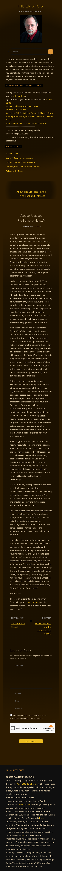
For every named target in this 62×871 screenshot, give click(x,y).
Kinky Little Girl (12, 113)
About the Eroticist (27, 191)
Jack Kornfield (19, 96)
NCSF (28, 123)
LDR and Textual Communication (20, 162)
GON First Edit (12, 153)
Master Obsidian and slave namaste (22, 106)
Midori (23, 109)
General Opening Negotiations (19, 158)
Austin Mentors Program (28, 784)
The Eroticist (31, 6)
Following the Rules (14, 171)
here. (41, 818)
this (22, 835)
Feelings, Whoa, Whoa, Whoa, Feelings (23, 166)
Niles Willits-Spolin (14, 123)
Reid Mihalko (11, 109)
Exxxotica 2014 (25, 804)
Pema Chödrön (40, 123)
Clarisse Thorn (46, 113)
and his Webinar (37, 116)
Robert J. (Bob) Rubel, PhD (17, 116)
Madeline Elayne (29, 113)
